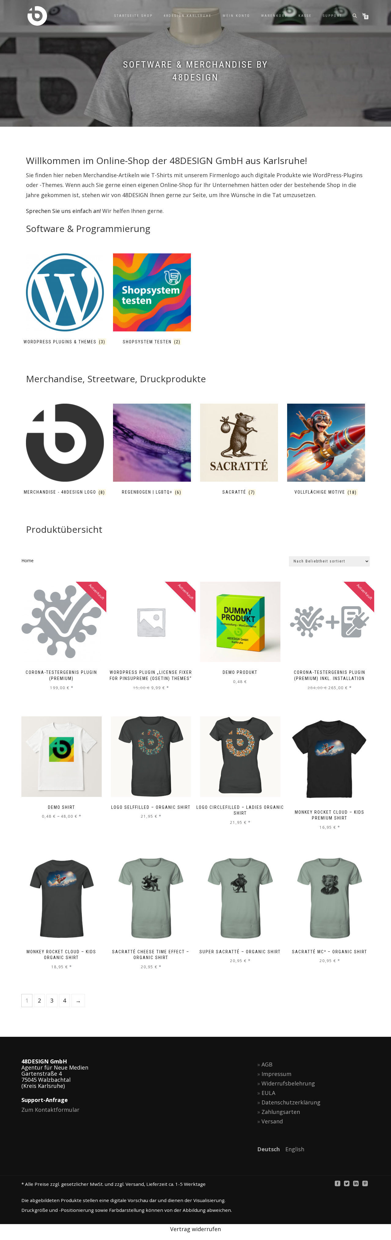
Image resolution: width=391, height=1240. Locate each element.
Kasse (305, 16)
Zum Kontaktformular (50, 1109)
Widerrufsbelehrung (288, 1083)
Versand (272, 1121)
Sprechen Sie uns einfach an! (63, 211)
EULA (268, 1092)
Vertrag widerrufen (195, 1229)
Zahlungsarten (280, 1111)
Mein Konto (236, 16)
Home (27, 560)
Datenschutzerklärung (290, 1102)
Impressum (276, 1074)
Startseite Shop (133, 16)
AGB (266, 1064)
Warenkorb (274, 16)
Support (332, 16)
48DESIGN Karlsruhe (188, 16)
